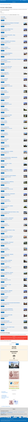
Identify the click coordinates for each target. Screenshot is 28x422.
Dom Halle (3, 16)
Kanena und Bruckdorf (8, 273)
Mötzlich (8, 255)
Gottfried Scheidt (4, 395)
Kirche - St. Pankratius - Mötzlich (7, 254)
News (1, 413)
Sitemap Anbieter (18, 420)
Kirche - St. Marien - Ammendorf (7, 217)
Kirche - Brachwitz (4, 78)
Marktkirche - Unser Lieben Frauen (7, 326)
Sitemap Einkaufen (15, 420)
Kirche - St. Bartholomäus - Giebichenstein (9, 157)
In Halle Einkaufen (4, 396)
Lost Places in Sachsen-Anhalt (6, 406)
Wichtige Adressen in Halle (3, 412)
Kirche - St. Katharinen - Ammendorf (8, 193)
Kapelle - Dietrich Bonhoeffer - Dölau (8, 35)
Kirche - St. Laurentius (5, 199)
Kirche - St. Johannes (5, 187)
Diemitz (9, 116)
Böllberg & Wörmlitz (9, 237)
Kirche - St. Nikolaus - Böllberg (7, 236)
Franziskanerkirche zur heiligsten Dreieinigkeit (10, 22)
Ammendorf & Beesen (9, 170)
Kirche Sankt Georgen (5, 320)
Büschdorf (8, 243)
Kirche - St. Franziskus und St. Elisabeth (8, 175)
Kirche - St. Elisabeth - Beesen (6, 169)
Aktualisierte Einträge (5, 392)
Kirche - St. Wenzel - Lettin (6, 284)
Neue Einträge (4, 391)
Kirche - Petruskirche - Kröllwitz (7, 151)
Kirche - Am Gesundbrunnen (6, 66)
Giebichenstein (8, 158)
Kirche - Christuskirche (5, 84)
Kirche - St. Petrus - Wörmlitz (6, 260)
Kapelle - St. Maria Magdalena (6, 53)
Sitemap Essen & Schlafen (9, 420)
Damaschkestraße (9, 128)
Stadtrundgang (24, 0)
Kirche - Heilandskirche (5, 96)
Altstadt (9, 54)
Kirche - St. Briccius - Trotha (6, 163)
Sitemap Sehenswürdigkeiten (4, 420)
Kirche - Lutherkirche (5, 127)
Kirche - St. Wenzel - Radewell (6, 290)
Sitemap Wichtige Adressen (23, 420)
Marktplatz (5, 328)
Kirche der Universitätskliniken (7, 308)
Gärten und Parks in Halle (5, 397)
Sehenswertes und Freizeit (5, 4)
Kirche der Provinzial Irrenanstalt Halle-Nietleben (10, 302)
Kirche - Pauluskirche (5, 145)
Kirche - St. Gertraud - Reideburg (7, 181)
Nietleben (6, 134)
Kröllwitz (7, 152)
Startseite (1, 4)
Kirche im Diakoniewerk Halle (6, 314)
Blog (20, 0)
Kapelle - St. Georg (4, 47)
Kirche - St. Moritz (4, 224)
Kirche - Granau (4, 90)
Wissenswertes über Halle (9, 412)
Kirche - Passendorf (4, 139)
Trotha (5, 164)
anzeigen (2, 20)
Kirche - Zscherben (4, 296)
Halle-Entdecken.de (3, 0)
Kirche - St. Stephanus (5, 266)
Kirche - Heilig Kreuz (5, 102)
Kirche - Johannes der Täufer (6, 115)
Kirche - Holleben (4, 108)
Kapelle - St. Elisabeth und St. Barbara (8, 41)
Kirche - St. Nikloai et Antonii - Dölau (8, 230)
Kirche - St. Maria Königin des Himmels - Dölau (10, 211)
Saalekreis (7, 110)
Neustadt (5, 140)
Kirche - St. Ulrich (4, 278)
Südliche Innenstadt (7, 30)
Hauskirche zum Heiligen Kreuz (7, 28)
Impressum (4, 413)
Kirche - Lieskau (4, 121)
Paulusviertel (7, 146)
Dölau (6, 36)
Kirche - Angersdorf (4, 72)
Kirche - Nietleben (4, 133)
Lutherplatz (8, 24)
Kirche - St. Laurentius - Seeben (7, 205)
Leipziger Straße (8, 279)
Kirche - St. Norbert (4, 248)
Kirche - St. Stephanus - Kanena (7, 272)
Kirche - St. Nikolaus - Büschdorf (7, 242)
